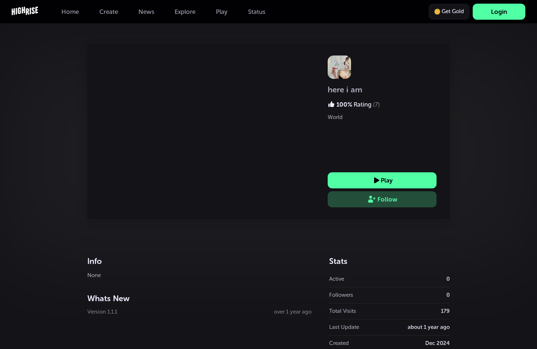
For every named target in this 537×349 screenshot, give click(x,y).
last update (344, 327)
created (339, 343)
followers (341, 295)
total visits (342, 311)
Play (387, 180)
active (336, 279)
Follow (387, 199)
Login (499, 11)
